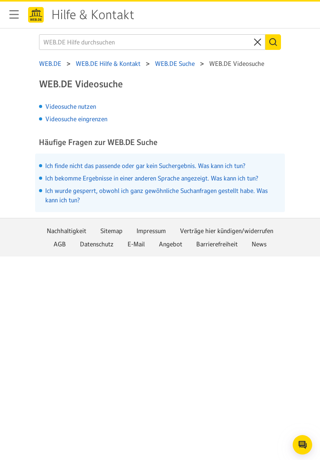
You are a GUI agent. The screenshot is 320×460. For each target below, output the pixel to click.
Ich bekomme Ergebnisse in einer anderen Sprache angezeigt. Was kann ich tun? (151, 178)
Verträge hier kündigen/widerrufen (226, 231)
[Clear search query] (257, 42)
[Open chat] (302, 445)
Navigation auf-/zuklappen (14, 14)
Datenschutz (97, 244)
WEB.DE (36, 15)
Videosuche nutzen (70, 106)
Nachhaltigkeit (66, 231)
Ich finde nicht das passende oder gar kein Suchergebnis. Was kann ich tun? (145, 166)
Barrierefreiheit (217, 244)
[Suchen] (273, 42)
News (259, 244)
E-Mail (136, 244)
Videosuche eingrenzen (76, 119)
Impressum (151, 231)
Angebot (170, 244)
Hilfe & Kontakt (93, 15)
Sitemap (111, 231)
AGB (59, 244)
